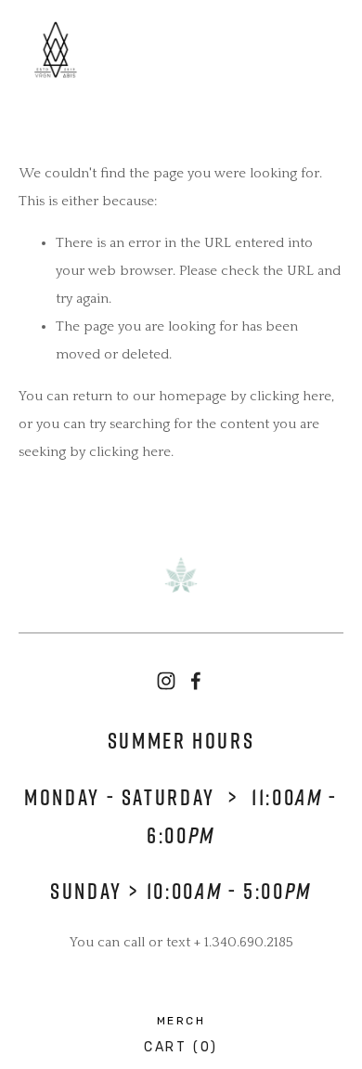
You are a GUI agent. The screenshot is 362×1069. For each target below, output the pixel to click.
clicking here (290, 396)
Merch (181, 1020)
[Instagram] (166, 680)
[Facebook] (196, 680)
